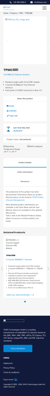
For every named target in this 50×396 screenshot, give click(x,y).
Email (11, 106)
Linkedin (13, 110)
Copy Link (13, 115)
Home (5, 13)
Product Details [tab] (25, 162)
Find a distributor (18, 348)
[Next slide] (48, 40)
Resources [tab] (25, 181)
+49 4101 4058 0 (19, 2)
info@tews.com (40, 2)
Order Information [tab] (25, 172)
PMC (21, 13)
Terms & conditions (11, 372)
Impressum (8, 363)
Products (13, 13)
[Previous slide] (7, 40)
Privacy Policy (9, 368)
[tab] (25, 301)
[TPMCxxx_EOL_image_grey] (27, 40)
